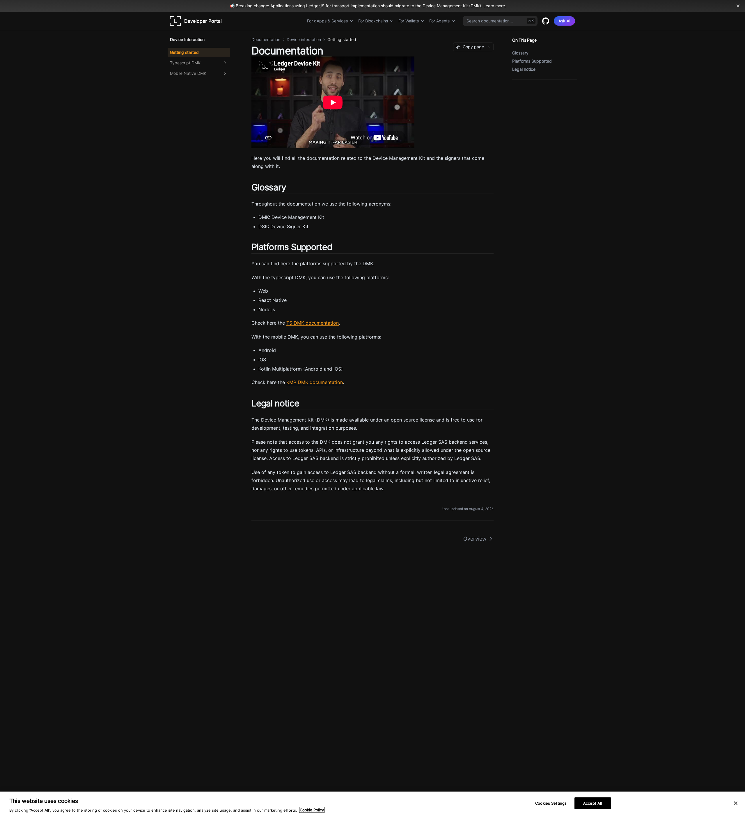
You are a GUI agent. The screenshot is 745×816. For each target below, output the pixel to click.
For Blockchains (373, 20)
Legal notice (523, 69)
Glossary (520, 52)
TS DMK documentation (312, 323)
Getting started (184, 52)
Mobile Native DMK (188, 73)
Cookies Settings (551, 803)
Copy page (473, 46)
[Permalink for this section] (291, 187)
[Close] (735, 803)
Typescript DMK (185, 62)
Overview (475, 539)
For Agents (439, 20)
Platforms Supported (532, 61)
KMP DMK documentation (314, 382)
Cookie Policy (312, 810)
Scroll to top (522, 86)
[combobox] (500, 21)
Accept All (592, 803)
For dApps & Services (327, 20)
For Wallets (408, 20)
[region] (372, 804)
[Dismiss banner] (738, 5)
